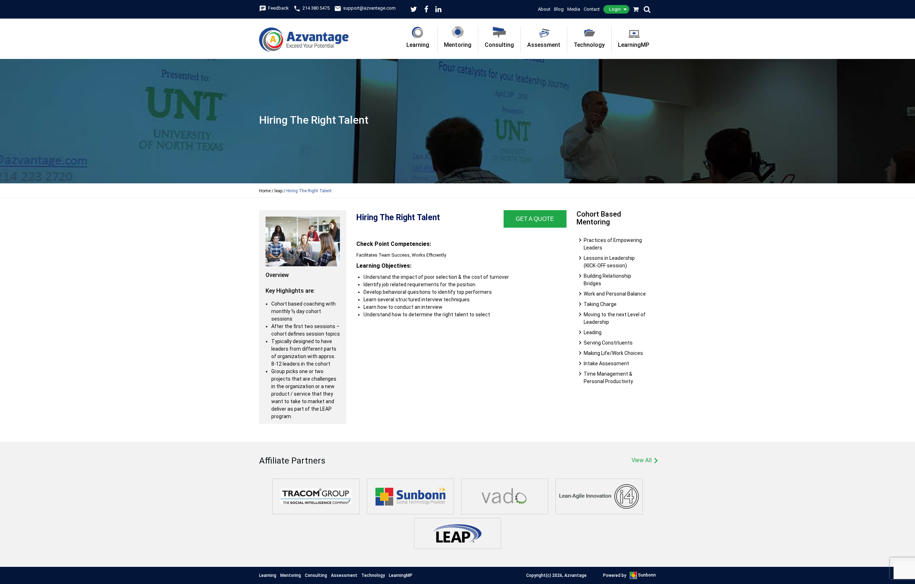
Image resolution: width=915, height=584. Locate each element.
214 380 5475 (311, 8)
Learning (417, 44)
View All (644, 461)
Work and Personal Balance (615, 294)
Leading (593, 332)
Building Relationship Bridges (607, 279)
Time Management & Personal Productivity (608, 377)
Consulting (499, 44)
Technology (589, 44)
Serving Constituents (608, 343)
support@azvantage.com (365, 8)
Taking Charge (600, 304)
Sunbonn (646, 575)
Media (573, 9)
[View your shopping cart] (636, 9)
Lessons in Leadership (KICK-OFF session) (609, 261)
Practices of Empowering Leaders (613, 244)
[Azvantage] (303, 35)
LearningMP (633, 44)
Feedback (274, 8)
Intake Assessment (606, 363)
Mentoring (457, 44)
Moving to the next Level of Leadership (615, 318)
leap (278, 190)
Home (265, 190)
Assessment (543, 44)
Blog (559, 9)
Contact (592, 9)
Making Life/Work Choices (613, 353)
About (544, 9)
